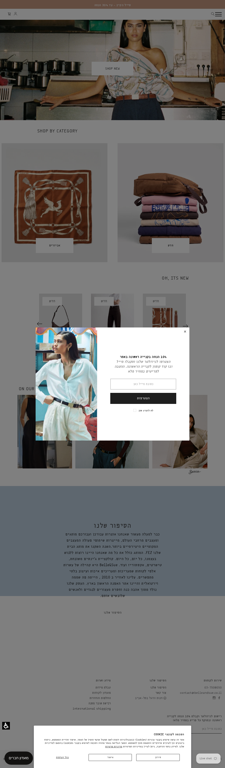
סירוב (158, 757)
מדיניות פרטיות (113, 746)
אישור (110, 757)
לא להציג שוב (145, 410)
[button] (6, 726)
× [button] (185, 332)
